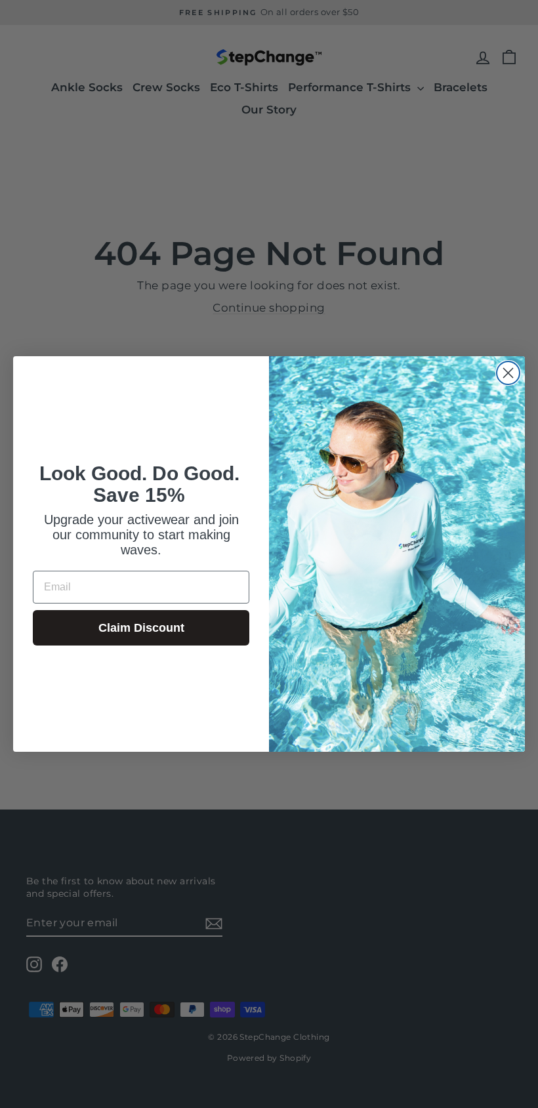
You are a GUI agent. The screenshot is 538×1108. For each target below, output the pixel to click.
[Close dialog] (508, 372)
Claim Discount (141, 627)
